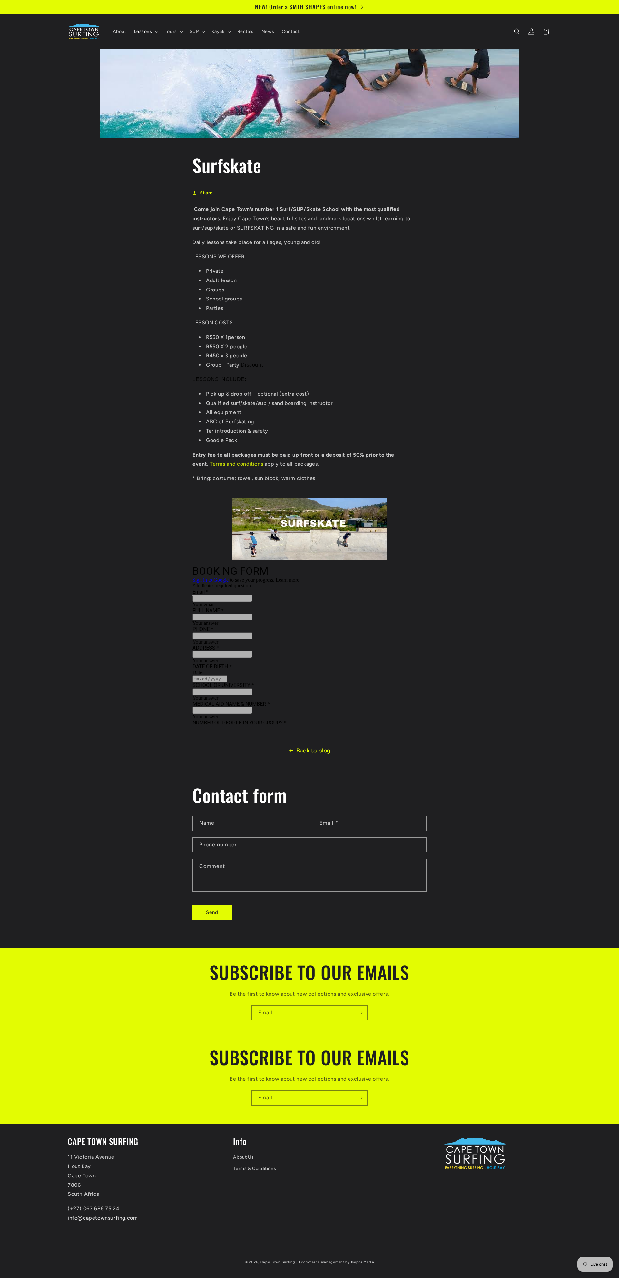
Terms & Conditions (254, 1168)
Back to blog (313, 750)
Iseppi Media (362, 1262)
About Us (243, 1157)
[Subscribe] (360, 1012)
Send (212, 912)
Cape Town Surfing (277, 1262)
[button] (145, 31)
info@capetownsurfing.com (103, 1218)
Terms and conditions (236, 464)
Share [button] (206, 193)
